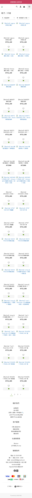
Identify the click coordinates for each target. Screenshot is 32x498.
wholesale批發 (16, 464)
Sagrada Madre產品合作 (16, 467)
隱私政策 (16, 433)
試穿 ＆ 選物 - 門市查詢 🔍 (16, 412)
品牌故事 (16, 408)
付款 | (13, 427)
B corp (19, 446)
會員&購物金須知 (16, 431)
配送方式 (17, 427)
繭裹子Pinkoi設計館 (16, 417)
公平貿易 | (14, 446)
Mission (16, 443)
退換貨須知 (16, 429)
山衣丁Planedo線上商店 (16, 415)
